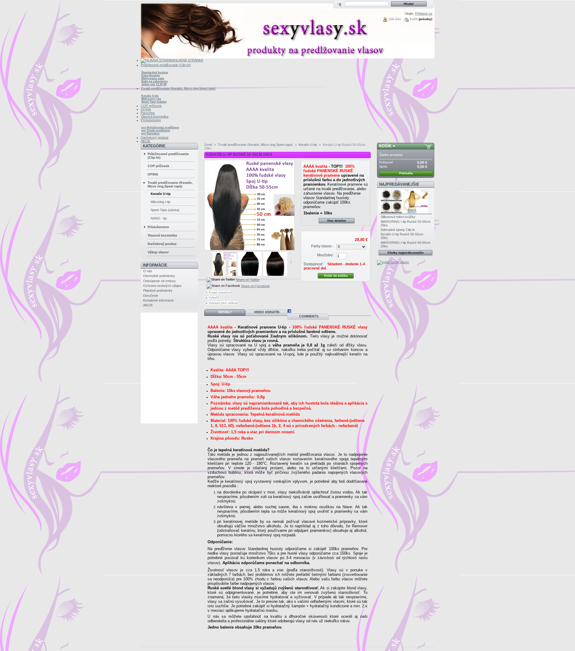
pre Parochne (150, 133)
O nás (147, 271)
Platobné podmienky (157, 290)
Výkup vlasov (158, 252)
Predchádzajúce (209, 262)
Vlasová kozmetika (162, 235)
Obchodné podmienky (159, 276)
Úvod (208, 144)
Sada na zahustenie (154, 81)
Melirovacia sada (152, 78)
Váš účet (394, 19)
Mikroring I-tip (151, 98)
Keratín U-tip (150, 95)
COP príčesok (158, 166)
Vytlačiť (214, 297)
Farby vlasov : (322, 246)
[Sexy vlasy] (180, 29)
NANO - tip (159, 218)
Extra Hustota (150, 75)
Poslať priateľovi (220, 292)
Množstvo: (325, 255)
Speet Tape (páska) (154, 101)
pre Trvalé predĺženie (155, 130)
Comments (308, 316)
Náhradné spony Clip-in (398, 229)
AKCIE (148, 305)
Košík (414, 19)
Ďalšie (291, 262)
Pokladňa (406, 173)
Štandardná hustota (154, 72)
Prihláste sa (423, 13)
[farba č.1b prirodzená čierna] (275, 274)
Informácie (155, 265)
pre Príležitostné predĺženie (160, 127)
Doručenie (150, 295)
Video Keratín (266, 312)
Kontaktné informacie (158, 300)
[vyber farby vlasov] (393, 262)
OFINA (153, 174)
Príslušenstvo (158, 227)
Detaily (225, 312)
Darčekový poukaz (162, 244)
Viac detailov (336, 220)
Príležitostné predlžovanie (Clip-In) (168, 155)
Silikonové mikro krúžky (398, 217)
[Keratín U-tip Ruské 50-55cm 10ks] (224, 274)
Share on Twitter (248, 279)
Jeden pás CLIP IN (154, 84)
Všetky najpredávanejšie (405, 252)
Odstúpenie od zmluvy (159, 281)
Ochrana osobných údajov (162, 285)
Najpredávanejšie (399, 184)
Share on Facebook (255, 286)
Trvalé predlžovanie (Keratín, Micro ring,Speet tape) (170, 184)
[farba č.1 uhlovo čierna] (250, 274)
